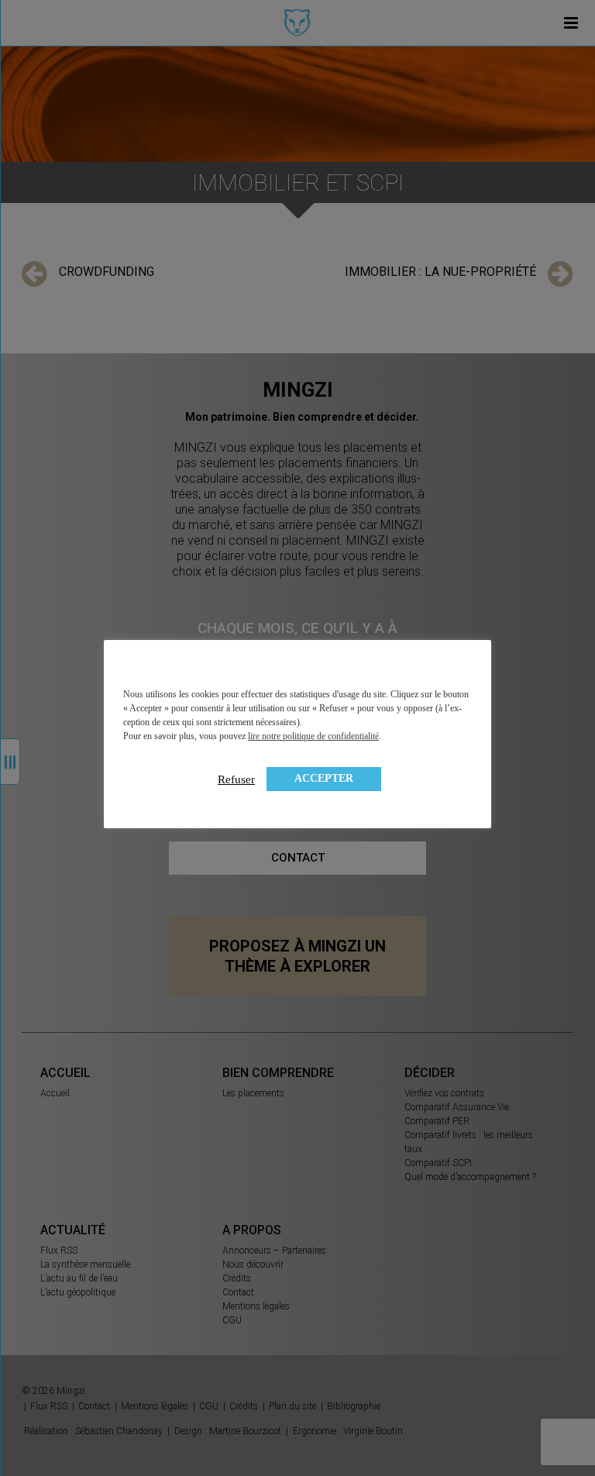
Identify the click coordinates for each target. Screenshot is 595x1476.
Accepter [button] (323, 778)
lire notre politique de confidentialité (313, 736)
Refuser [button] (236, 779)
